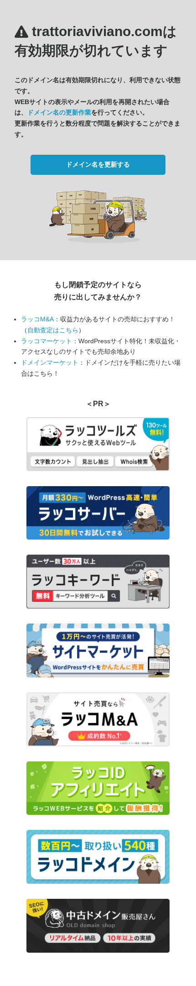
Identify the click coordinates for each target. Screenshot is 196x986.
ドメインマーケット (49, 362)
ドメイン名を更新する (98, 164)
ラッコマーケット (46, 341)
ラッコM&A (37, 319)
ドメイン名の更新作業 (59, 112)
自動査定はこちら (52, 330)
